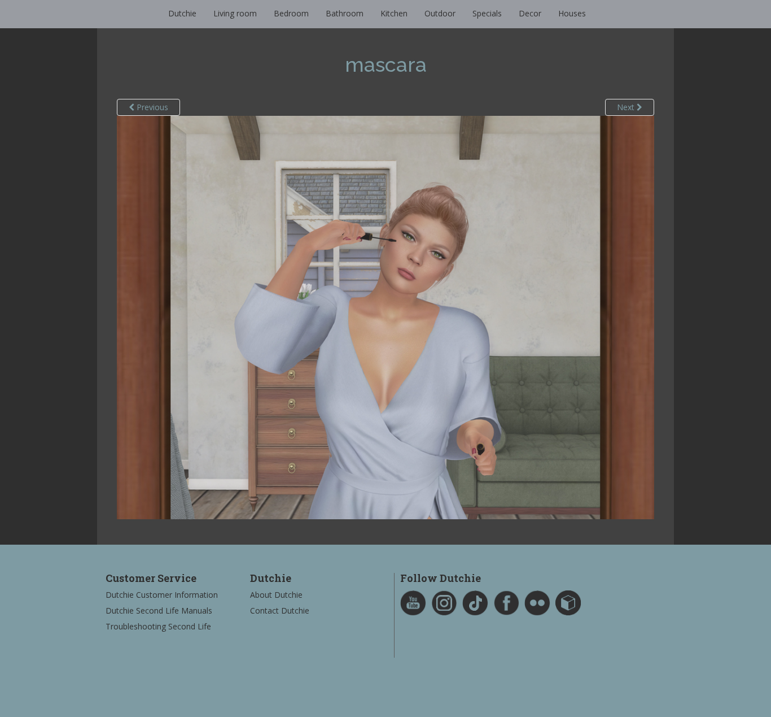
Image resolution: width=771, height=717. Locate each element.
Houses (572, 13)
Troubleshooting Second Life (158, 626)
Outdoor (439, 13)
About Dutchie (276, 594)
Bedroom (291, 13)
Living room (235, 13)
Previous (151, 107)
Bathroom (344, 13)
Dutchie (182, 13)
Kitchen (394, 13)
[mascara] (385, 316)
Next (627, 107)
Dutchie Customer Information (162, 594)
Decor (530, 13)
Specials (487, 13)
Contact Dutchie (279, 610)
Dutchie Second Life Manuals (159, 610)
